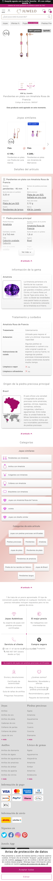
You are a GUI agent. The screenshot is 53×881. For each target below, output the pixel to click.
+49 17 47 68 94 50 (13, 649)
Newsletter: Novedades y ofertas (39, 682)
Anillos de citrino (8, 775)
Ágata (29, 711)
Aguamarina (32, 754)
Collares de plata (8, 731)
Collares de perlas (9, 727)
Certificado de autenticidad (14, 682)
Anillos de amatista (9, 762)
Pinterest (24, 835)
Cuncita (30, 731)
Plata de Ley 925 (11, 203)
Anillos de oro (7, 715)
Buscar (49, 17)
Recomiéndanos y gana (39, 693)
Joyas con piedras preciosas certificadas (26, 533)
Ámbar (30, 767)
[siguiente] (47, 144)
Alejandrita (32, 758)
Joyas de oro (7, 735)
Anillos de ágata (8, 754)
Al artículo (25, 261)
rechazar (18, 860)
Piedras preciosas (14, 542)
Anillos (4, 711)
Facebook (11, 835)
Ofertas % (15, 23)
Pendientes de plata (34, 550)
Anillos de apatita (9, 771)
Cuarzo (30, 727)
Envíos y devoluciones (14, 677)
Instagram (18, 835)
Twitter (4, 835)
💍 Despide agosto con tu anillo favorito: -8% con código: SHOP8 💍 (26, 2)
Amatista (7, 224)
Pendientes (30, 542)
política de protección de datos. (33, 864)
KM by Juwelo (34, 209)
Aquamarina (32, 719)
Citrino (30, 723)
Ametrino (31, 771)
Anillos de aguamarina (11, 758)
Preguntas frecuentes (14, 695)
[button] (3, 11)
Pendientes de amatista (26, 559)
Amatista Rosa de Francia (35, 227)
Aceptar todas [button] (26, 869)
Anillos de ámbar (8, 767)
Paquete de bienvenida (39, 698)
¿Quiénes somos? (39, 677)
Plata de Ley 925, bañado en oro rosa (36, 196)
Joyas (5, 23)
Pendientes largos (26, 576)
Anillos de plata (8, 719)
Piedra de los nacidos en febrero (18, 567)
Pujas (30, 23)
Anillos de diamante (10, 750)
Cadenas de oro (8, 723)
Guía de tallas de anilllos (14, 691)
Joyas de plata (16, 550)
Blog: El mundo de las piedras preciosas (39, 688)
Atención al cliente (14, 687)
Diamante (31, 735)
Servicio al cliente (13, 644)
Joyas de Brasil (41, 567)
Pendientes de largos (13, 209)
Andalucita (32, 775)
